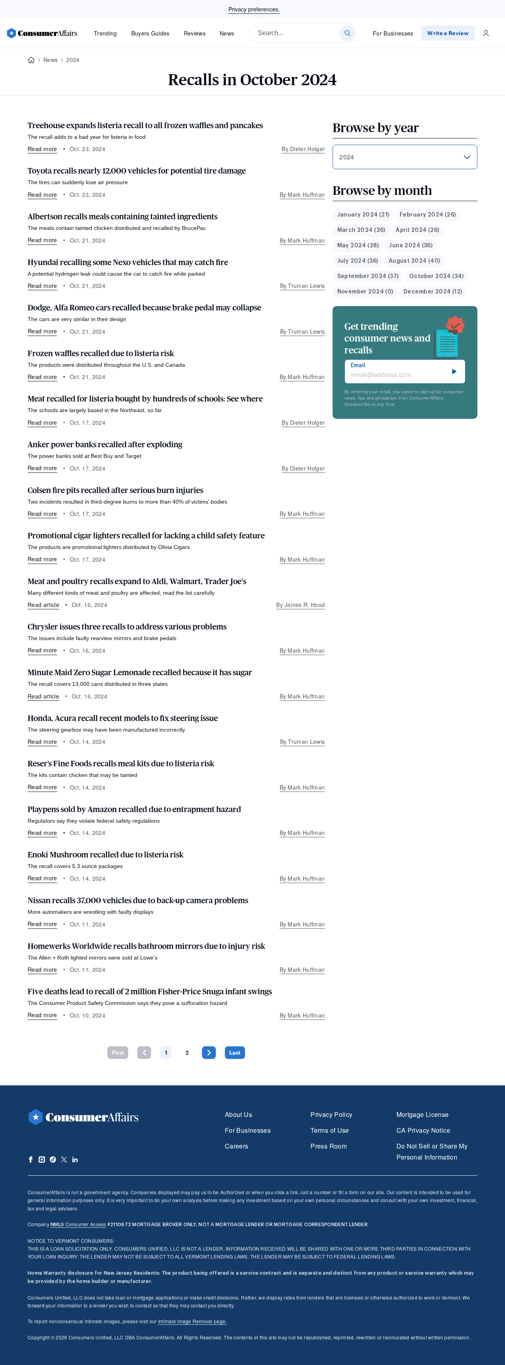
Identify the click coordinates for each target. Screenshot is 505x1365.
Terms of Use (329, 1130)
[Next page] (209, 1052)
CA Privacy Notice (423, 1130)
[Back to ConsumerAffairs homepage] (31, 60)
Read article (43, 605)
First (118, 1052)
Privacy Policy (331, 1114)
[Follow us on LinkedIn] (75, 1159)
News (227, 33)
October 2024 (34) (436, 276)
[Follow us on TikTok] (53, 1159)
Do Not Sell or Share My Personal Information (432, 1151)
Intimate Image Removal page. (192, 1321)
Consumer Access (78, 1224)
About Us (238, 1114)
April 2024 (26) (417, 230)
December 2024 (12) (433, 292)
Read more (42, 148)
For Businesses (393, 33)
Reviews (195, 33)
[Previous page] (144, 1052)
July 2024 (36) (357, 261)
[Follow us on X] (64, 1159)
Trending (105, 33)
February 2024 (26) (428, 215)
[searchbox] (304, 33)
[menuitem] (363, 215)
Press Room (328, 1145)
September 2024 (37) (368, 276)
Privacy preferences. (254, 9)
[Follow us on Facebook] (31, 1159)
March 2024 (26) (361, 230)
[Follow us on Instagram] (42, 1159)
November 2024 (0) (365, 292)
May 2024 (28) (358, 245)
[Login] (486, 33)
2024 (72, 59)
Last (234, 1052)
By (303, 149)
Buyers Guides (150, 33)
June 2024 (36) (410, 245)
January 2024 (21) (363, 215)
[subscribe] (454, 371)
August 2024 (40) (414, 261)
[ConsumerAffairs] (41, 33)
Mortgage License (423, 1114)
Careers (237, 1145)
